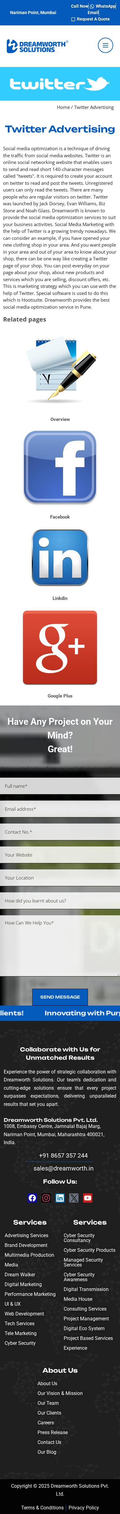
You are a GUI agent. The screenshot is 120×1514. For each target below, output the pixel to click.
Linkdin (60, 598)
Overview (60, 419)
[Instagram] (46, 1198)
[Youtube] (87, 1198)
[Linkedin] (60, 1198)
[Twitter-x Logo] (73, 1198)
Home (63, 107)
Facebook (60, 517)
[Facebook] (32, 1198)
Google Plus (60, 696)
